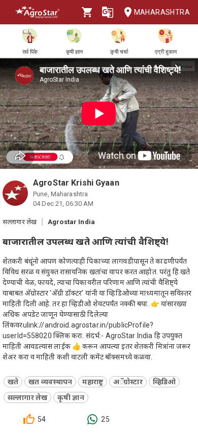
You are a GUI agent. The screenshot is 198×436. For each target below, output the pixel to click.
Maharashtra (162, 12)
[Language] (107, 12)
